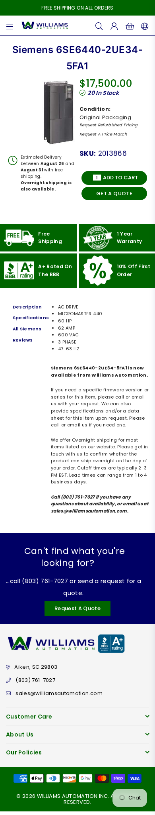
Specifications (30, 317)
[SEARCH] (99, 25)
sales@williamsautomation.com (59, 693)
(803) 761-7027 (35, 680)
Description (27, 307)
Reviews (23, 340)
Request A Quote (77, 608)
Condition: (94, 109)
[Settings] (143, 25)
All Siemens (27, 329)
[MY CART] (130, 25)
